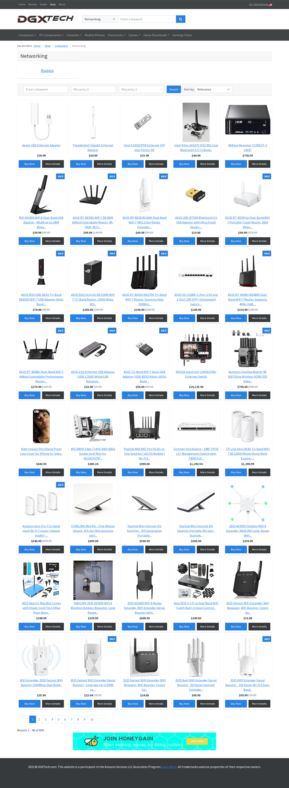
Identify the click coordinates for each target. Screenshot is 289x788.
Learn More (169, 767)
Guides (43, 4)
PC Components (50, 35)
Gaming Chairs (182, 35)
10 (91, 719)
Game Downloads (155, 35)
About (62, 4)
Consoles (73, 35)
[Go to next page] (98, 717)
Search (173, 89)
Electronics (115, 35)
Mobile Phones (95, 35)
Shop (53, 4)
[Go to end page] (103, 717)
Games (133, 35)
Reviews (32, 4)
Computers (26, 35)
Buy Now (30, 164)
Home (22, 4)
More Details (53, 164)
